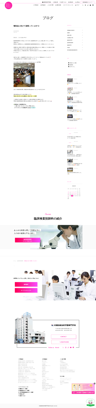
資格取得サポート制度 (24, 390)
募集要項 (61, 361)
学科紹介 (37, 5)
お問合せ (78, 2)
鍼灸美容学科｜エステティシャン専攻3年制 (26, 373)
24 (68, 195)
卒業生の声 (21, 394)
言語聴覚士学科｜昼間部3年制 (24, 370)
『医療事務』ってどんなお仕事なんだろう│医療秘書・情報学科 (74, 92)
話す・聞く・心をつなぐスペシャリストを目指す (27, 382)
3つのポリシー (45, 362)
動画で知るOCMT (45, 371)
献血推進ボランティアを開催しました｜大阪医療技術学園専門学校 (74, 101)
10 (68, 193)
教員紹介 (43, 376)
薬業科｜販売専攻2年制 (22, 364)
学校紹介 (44, 5)
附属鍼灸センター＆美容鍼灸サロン (49, 387)
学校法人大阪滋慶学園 (64, 382)
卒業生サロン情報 (73, 62)
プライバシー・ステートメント (65, 378)
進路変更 (71, 64)
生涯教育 (43, 370)
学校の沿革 (44, 380)
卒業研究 (43, 368)
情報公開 (56, 2)
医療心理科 (69, 35)
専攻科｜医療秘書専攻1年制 (23, 377)
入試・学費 (51, 5)
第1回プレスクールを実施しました (74, 83)
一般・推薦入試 (62, 362)
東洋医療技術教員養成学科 (72, 50)
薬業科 (68, 32)
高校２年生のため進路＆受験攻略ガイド (67, 370)
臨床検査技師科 (16, 31)
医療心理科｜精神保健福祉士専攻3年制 (25, 367)
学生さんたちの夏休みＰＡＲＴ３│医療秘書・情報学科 (74, 119)
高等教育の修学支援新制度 (47, 385)
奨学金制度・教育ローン (64, 368)
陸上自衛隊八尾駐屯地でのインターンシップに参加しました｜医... (74, 110)
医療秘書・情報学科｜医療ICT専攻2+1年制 (26, 362)
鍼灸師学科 (69, 45)
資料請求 (71, 2)
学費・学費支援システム (64, 365)
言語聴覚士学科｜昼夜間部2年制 (24, 371)
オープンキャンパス (68, 5)
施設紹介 (43, 374)
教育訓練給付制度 (63, 367)
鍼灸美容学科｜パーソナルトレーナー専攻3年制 (27, 374)
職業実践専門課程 (47, 2)
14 (75, 193)
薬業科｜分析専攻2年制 (22, 365)
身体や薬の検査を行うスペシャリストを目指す (27, 379)
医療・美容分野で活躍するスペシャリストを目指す (27, 380)
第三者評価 (62, 381)
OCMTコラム (72, 66)
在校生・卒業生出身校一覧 (47, 388)
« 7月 (68, 198)
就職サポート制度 (23, 388)
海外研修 (43, 367)
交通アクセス (63, 2)
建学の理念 (44, 361)
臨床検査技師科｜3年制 (22, 376)
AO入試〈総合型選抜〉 (64, 364)
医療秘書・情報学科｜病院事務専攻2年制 (25, 361)
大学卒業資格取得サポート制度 (26, 392)
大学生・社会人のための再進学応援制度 (67, 371)
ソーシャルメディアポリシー (65, 379)
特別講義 (43, 364)
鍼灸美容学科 (69, 40)
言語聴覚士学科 (70, 37)
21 (75, 194)
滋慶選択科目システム (46, 365)
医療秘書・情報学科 (70, 30)
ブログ (77, 5)
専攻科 (68, 47)
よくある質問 (44, 390)
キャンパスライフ (45, 377)
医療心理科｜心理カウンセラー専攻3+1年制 (26, 368)
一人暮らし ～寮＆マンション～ (48, 379)
